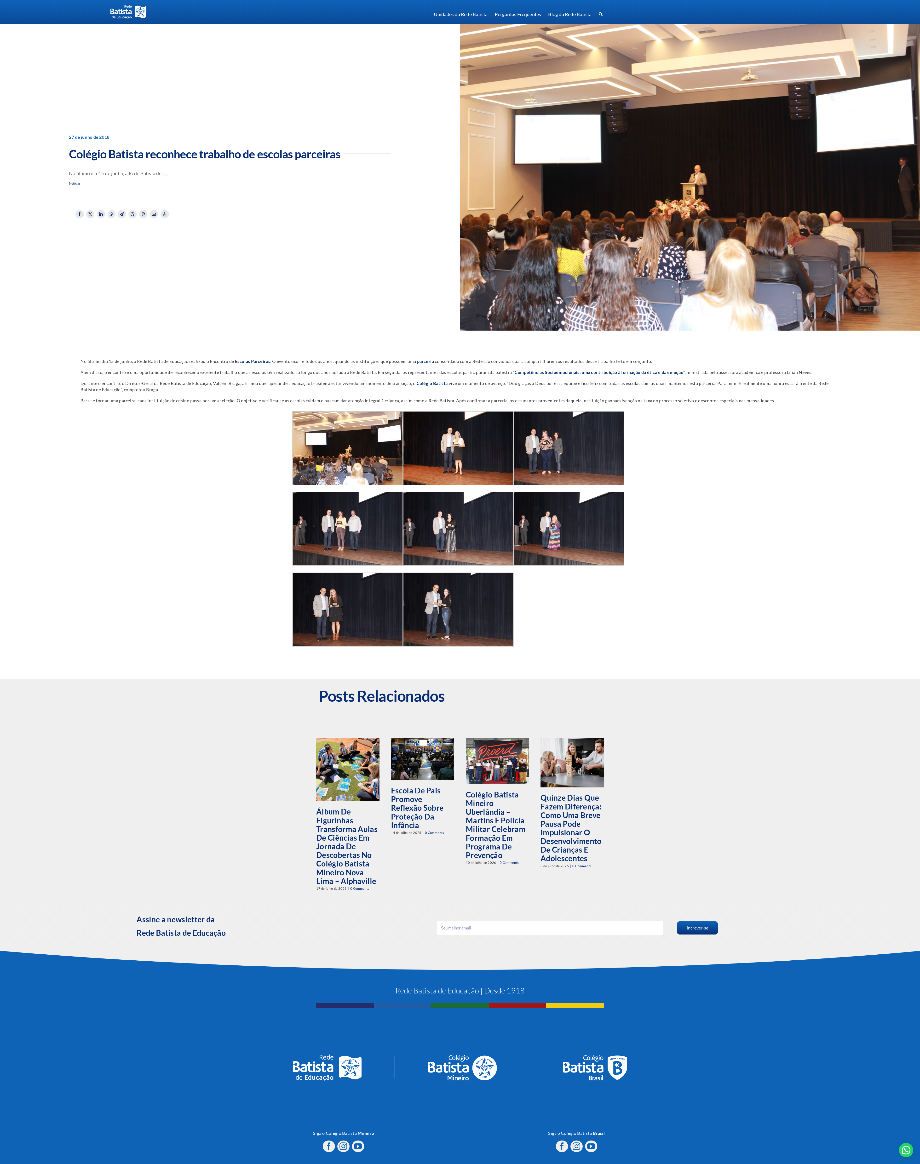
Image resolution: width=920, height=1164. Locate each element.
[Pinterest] (143, 214)
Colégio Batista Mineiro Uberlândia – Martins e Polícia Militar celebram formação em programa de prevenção (495, 825)
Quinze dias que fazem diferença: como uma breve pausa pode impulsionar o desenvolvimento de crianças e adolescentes (571, 828)
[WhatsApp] (111, 214)
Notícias (74, 183)
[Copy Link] (164, 214)
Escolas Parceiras (252, 361)
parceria (425, 361)
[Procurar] (601, 14)
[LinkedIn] (101, 214)
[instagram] (343, 1146)
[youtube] (358, 1146)
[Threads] (132, 214)
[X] (90, 214)
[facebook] (329, 1146)
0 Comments (359, 888)
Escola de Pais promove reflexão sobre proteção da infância (417, 808)
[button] (906, 1150)
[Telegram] (121, 214)
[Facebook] (79, 214)
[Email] (154, 214)
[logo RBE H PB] (128, 7)
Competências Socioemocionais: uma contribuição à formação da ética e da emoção (599, 372)
